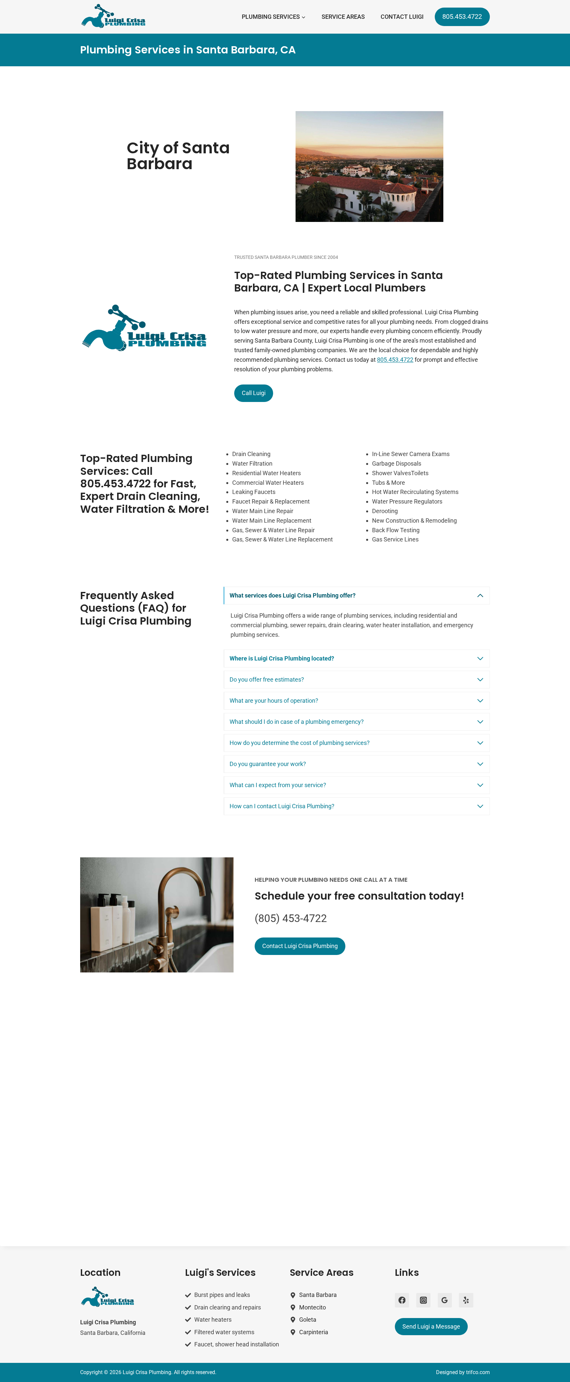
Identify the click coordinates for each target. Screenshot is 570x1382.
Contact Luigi (402, 16)
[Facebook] (402, 1300)
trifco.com (478, 1372)
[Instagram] (423, 1300)
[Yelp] (466, 1300)
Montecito (312, 1307)
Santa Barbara (318, 1294)
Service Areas (343, 16)
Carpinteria (313, 1332)
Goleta (307, 1319)
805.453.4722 (462, 16)
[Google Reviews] (445, 1300)
